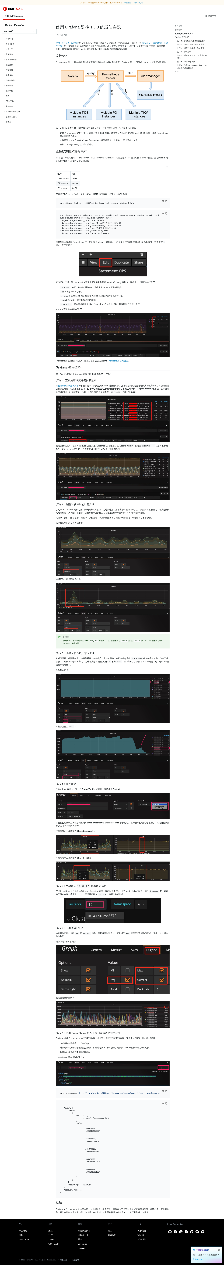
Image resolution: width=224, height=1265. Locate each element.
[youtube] (202, 1231)
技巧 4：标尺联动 (184, 52)
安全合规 (75, 1260)
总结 (176, 71)
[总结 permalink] (64, 1202)
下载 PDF (63, 35)
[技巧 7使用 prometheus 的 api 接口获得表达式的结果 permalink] (122, 1033)
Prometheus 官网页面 (118, 361)
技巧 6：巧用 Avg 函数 (186, 62)
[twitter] (175, 1231)
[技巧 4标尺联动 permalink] (108, 886)
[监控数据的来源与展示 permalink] (88, 151)
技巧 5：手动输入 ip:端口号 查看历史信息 (192, 56)
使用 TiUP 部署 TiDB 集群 (67, 43)
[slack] (191, 1231)
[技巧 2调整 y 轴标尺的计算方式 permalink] (96, 504)
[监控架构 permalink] (70, 55)
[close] (219, 1250)
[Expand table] (167, 167)
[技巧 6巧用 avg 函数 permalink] (85, 928)
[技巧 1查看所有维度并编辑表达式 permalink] (98, 380)
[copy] (166, 201)
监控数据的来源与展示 (68, 385)
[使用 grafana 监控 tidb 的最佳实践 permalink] (122, 27)
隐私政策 (63, 1260)
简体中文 (212, 16)
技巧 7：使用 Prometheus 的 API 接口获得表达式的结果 (191, 66)
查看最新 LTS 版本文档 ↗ (134, 3)
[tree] (19, 80)
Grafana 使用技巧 (182, 37)
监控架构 (178, 30)
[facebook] (186, 1231)
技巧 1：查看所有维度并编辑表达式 (191, 41)
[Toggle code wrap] (163, 201)
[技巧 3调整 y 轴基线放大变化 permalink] (96, 653)
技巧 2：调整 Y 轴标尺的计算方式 (190, 44)
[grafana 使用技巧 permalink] (82, 367)
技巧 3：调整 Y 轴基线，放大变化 (190, 48)
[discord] (197, 1231)
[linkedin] (181, 1231)
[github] (170, 1231)
